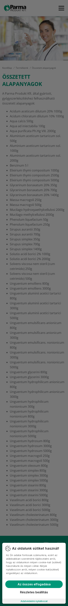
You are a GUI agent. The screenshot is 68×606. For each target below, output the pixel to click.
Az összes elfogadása (34, 584)
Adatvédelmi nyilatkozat (34, 601)
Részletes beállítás (34, 592)
